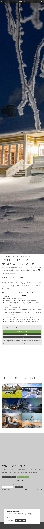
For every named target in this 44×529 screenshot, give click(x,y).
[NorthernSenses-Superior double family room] (12, 420)
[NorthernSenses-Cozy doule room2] (32, 420)
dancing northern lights (22, 283)
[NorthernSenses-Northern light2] (32, 405)
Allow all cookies (20, 520)
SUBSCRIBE (18, 486)
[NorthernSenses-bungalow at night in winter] (12, 405)
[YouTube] (37, 489)
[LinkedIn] (29, 489)
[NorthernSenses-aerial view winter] (32, 390)
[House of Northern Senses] (12, 390)
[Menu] (1, 1)
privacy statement (28, 484)
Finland (39, 269)
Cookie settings (11, 520)
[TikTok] (41, 489)
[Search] (41, 1)
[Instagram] (33, 489)
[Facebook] (26, 489)
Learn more (8, 517)
